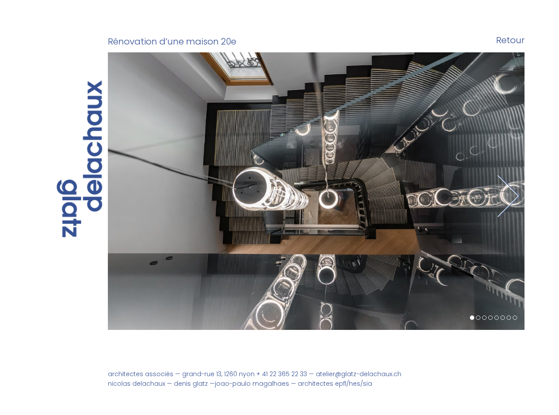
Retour (510, 40)
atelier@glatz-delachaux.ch (358, 374)
